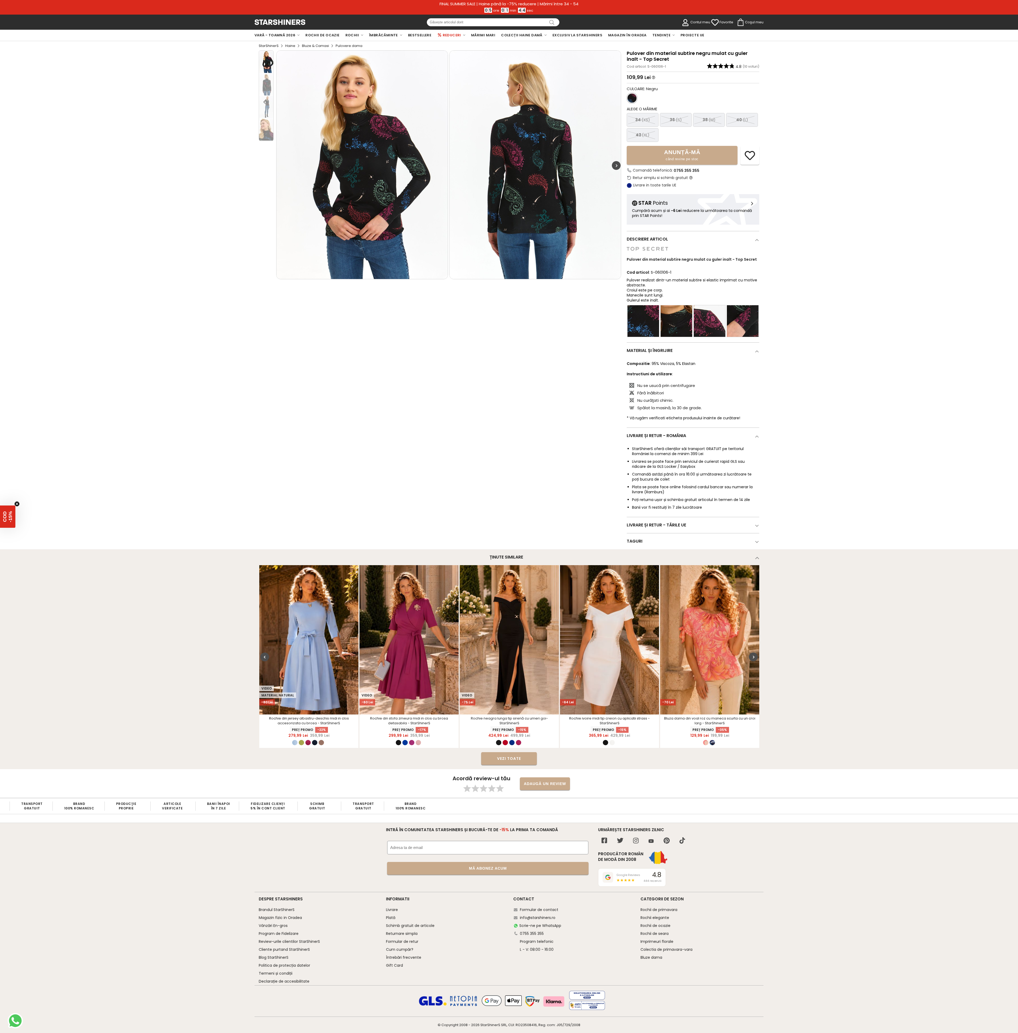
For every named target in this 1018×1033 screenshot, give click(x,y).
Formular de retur (402, 941)
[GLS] (433, 1005)
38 (709, 120)
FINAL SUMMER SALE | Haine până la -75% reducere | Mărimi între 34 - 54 (509, 4)
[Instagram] (636, 841)
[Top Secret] (647, 253)
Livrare (392, 909)
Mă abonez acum (488, 868)
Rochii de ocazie (655, 925)
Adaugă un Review (545, 784)
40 (742, 120)
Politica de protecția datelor (284, 965)
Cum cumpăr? (399, 949)
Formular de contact (539, 909)
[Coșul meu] (740, 23)
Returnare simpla (402, 933)
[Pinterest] (666, 841)
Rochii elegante (654, 917)
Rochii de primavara (658, 909)
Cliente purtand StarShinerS (284, 949)
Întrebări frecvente (403, 957)
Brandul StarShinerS (277, 909)
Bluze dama (651, 957)
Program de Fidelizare (279, 933)
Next (616, 165)
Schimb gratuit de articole (410, 925)
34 (642, 120)
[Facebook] (604, 841)
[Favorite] (715, 23)
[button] (7, 516)
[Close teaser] (17, 504)
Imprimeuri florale (656, 941)
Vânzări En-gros (273, 925)
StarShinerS (269, 45)
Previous (265, 657)
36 (676, 120)
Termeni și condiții (275, 973)
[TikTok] (682, 841)
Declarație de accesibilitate (284, 981)
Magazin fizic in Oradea (280, 917)
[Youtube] (651, 841)
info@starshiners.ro (537, 917)
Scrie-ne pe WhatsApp (540, 925)
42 (643, 135)
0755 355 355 (686, 170)
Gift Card (394, 965)
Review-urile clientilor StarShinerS (289, 941)
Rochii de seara (654, 933)
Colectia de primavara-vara (666, 949)
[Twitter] (620, 841)
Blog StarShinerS (273, 957)
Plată (390, 917)
